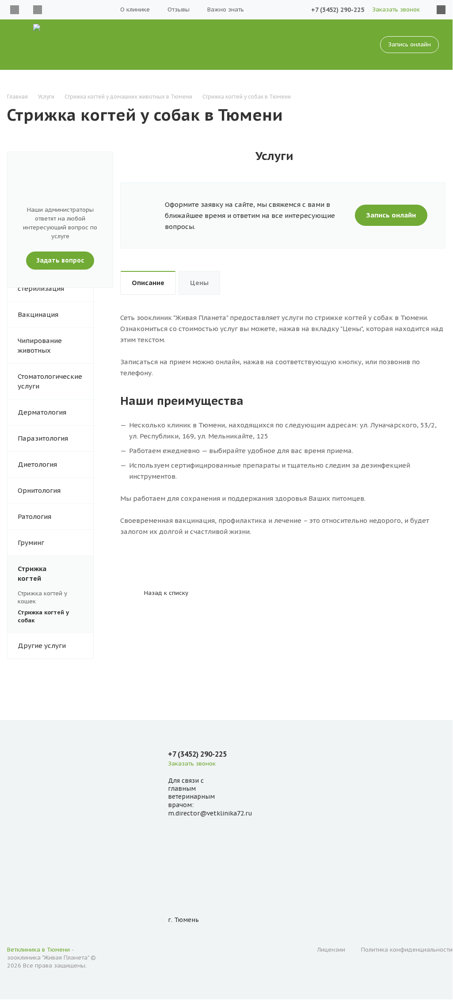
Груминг (31, 542)
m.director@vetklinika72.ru (210, 813)
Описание (148, 282)
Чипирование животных (40, 345)
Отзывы (178, 9)
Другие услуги (42, 645)
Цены (199, 282)
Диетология (37, 464)
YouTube (37, 9)
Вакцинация (38, 314)
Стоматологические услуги (50, 381)
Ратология (34, 516)
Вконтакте (14, 9)
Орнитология (39, 490)
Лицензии (331, 949)
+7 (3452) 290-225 (337, 10)
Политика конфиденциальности (407, 949)
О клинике (135, 9)
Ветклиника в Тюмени (38, 949)
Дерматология (42, 412)
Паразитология (43, 438)
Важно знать (225, 9)
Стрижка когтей (32, 573)
